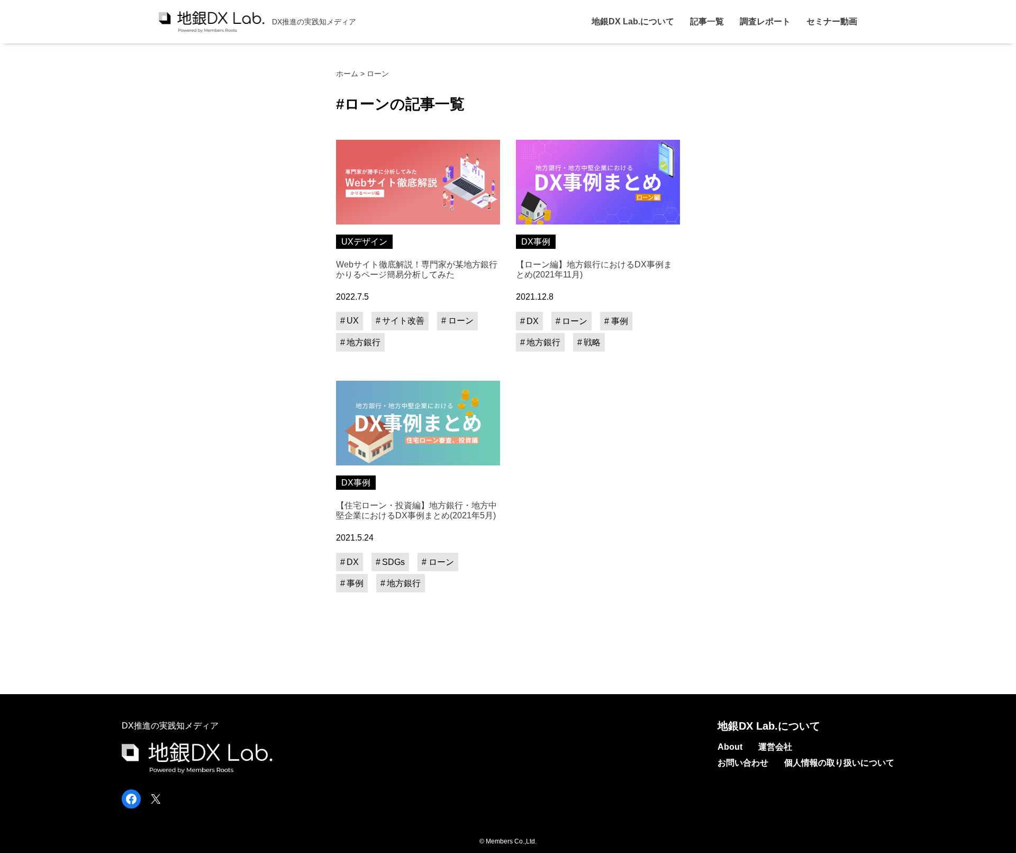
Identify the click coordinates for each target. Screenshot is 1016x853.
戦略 (592, 342)
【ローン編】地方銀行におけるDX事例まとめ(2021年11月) (594, 269)
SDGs (393, 562)
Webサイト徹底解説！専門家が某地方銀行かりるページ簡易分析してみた (416, 269)
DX (533, 321)
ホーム (347, 73)
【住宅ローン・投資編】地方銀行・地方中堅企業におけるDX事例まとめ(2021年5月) (416, 510)
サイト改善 (403, 320)
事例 (619, 321)
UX (353, 320)
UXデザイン (364, 241)
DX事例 (535, 241)
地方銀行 (363, 342)
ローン (461, 320)
